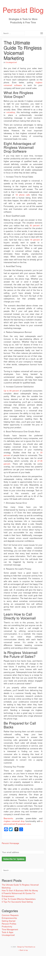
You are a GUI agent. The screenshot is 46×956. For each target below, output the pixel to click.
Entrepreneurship (9, 917)
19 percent (35, 239)
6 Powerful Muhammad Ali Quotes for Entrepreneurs (18, 894)
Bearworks (8, 818)
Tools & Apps (7, 932)
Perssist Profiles (9, 923)
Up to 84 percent (11, 390)
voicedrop (10, 112)
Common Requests (10, 915)
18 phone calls (22, 194)
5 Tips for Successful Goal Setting (17, 901)
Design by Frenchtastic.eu (26, 947)
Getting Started (8, 920)
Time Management (10, 929)
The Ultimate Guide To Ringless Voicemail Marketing (23, 50)
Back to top (23, 950)
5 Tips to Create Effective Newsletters (19, 898)
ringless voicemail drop (14, 821)
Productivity (7, 926)
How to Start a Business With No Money (20, 890)
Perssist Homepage (10, 843)
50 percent (35, 225)
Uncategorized (11, 62)
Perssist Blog (23, 10)
